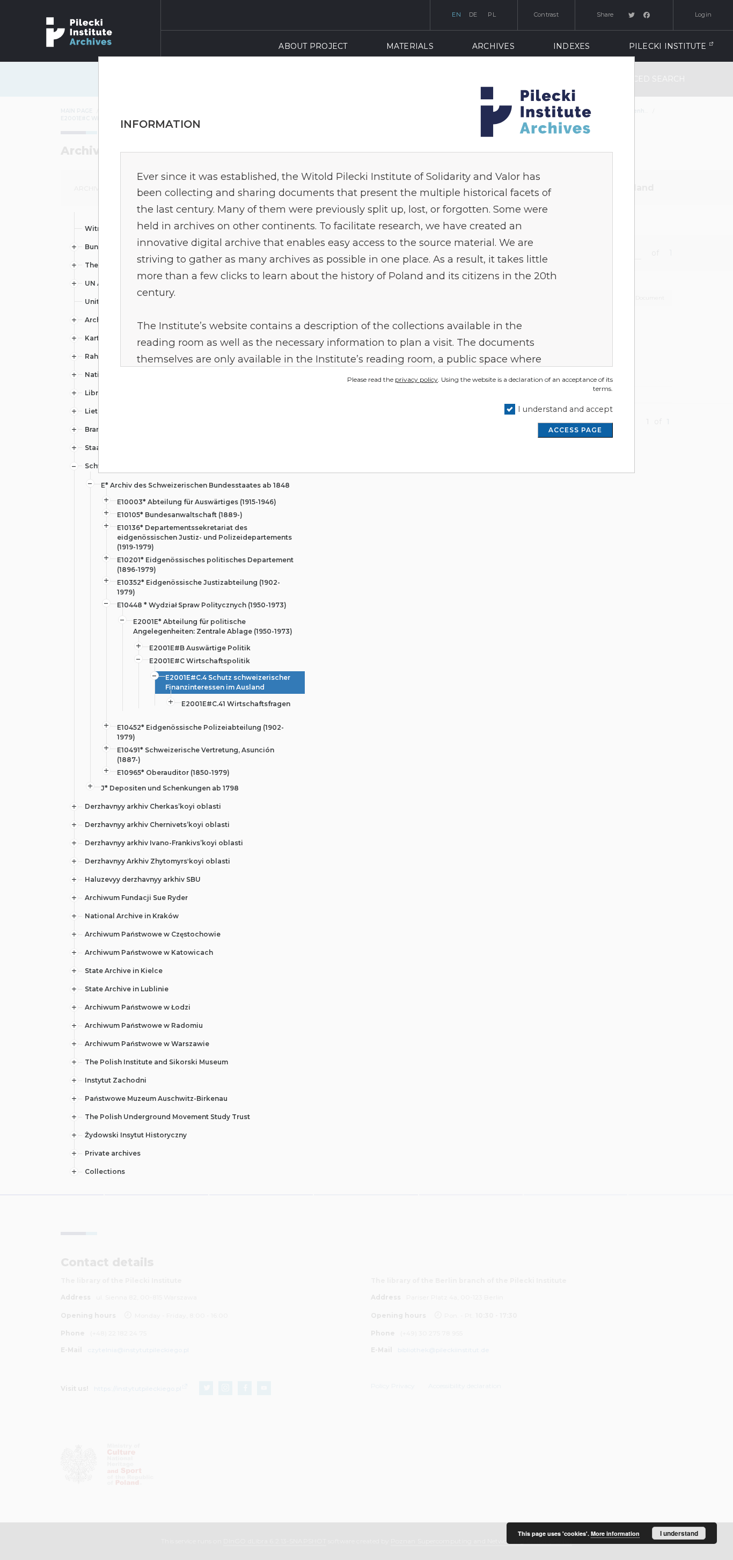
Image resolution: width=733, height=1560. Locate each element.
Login (703, 14)
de (473, 14)
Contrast (546, 14)
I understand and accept (565, 409)
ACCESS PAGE (575, 430)
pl (492, 14)
